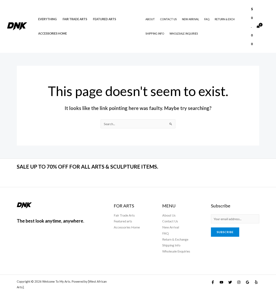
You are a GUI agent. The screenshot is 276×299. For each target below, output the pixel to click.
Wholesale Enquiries (176, 251)
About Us (169, 215)
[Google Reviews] (247, 282)
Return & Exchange (175, 239)
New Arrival (190, 19)
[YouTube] (221, 282)
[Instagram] (239, 282)
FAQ (207, 19)
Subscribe (225, 232)
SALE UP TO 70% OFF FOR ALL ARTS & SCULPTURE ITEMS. (87, 166)
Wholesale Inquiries (184, 33)
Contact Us (168, 19)
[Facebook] (213, 282)
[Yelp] (256, 282)
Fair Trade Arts (75, 19)
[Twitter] (230, 282)
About (150, 19)
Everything (47, 19)
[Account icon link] (267, 26)
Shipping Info (154, 33)
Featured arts (104, 19)
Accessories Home (52, 33)
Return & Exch (225, 19)
